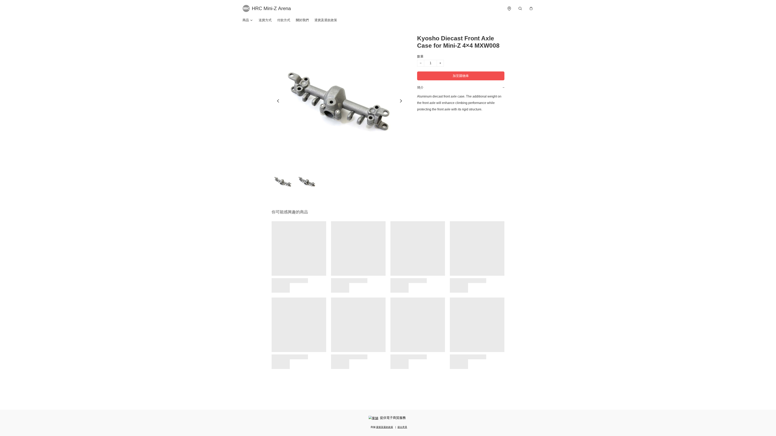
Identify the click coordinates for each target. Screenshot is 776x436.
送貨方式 (265, 20)
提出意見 (402, 427)
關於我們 (302, 20)
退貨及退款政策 (325, 20)
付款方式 (283, 20)
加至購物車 (461, 76)
